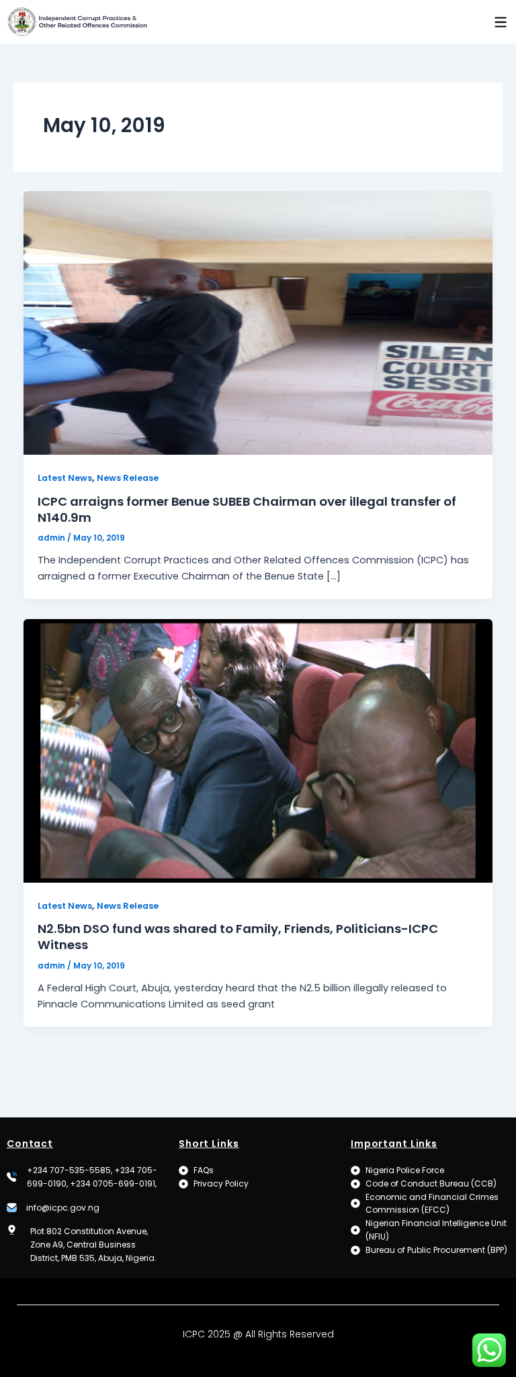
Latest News (65, 478)
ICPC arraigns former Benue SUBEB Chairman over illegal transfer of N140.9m (247, 509)
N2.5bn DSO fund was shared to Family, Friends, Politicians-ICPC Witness (238, 936)
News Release (128, 478)
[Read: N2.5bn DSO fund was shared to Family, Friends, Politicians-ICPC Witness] (258, 750)
